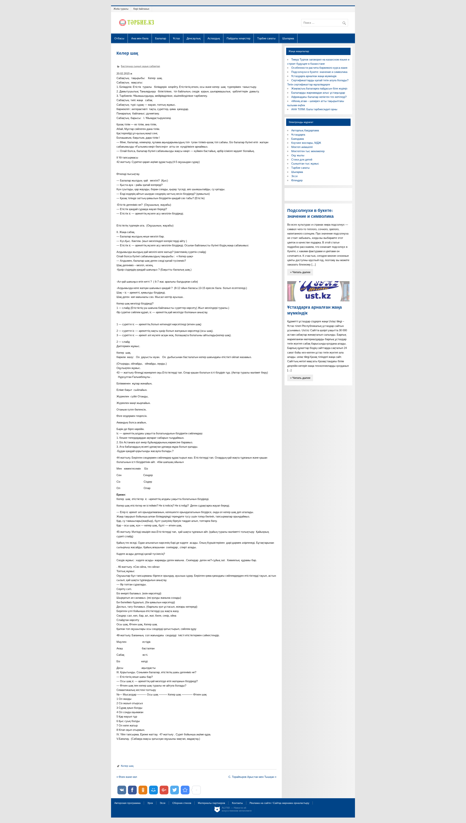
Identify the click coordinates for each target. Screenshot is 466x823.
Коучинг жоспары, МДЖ (306, 142)
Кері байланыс (141, 8)
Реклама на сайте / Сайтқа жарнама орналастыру (279, 803)
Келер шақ (127, 766)
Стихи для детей (301, 159)
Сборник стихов (181, 803)
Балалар (160, 38)
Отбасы (119, 38)
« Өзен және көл (126, 776)
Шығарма (288, 38)
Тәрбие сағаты (266, 38)
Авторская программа (127, 803)
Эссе (294, 176)
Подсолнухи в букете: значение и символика (319, 71)
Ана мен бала (139, 38)
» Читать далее (300, 272)
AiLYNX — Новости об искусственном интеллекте (237, 809)
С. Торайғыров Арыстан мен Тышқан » (252, 776)
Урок (150, 803)
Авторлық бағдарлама (305, 130)
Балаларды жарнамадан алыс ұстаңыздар (318, 92)
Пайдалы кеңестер (238, 38)
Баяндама (297, 138)
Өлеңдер (297, 180)
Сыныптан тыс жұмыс (305, 163)
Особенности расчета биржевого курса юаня (319, 67)
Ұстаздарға (298, 134)
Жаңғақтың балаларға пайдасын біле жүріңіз (319, 88)
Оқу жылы (297, 155)
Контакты (237, 803)
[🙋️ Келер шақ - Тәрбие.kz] (185, 790)
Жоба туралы (121, 8)
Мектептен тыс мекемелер (308, 151)
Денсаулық (194, 38)
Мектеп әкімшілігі (302, 146)
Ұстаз (176, 38)
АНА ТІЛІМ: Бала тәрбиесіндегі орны (314, 109)
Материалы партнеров (211, 803)
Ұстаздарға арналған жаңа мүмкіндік (314, 76)
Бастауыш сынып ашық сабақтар (140, 66)
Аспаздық (214, 38)
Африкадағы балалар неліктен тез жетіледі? (319, 96)
